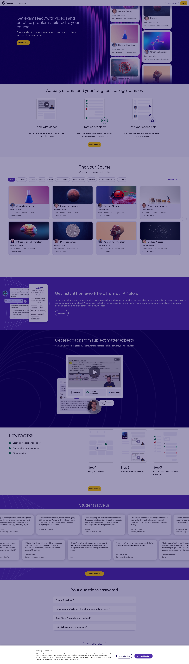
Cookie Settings (124, 656)
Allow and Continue (143, 656)
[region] (94, 654)
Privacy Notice (74, 659)
